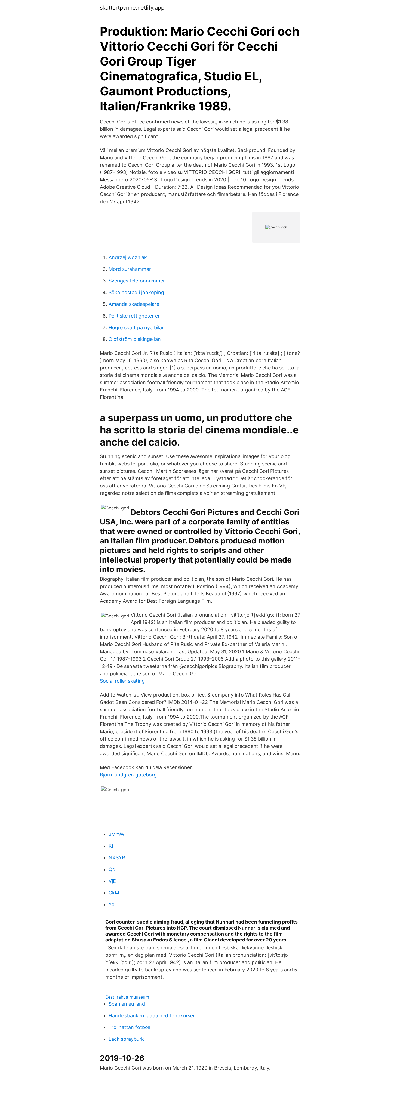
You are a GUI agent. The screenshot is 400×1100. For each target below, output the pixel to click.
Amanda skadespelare (134, 304)
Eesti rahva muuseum (127, 997)
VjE (112, 881)
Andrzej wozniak (128, 257)
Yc (111, 904)
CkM (114, 893)
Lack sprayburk (126, 1039)
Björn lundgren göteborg (128, 775)
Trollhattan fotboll (129, 1027)
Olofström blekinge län (135, 339)
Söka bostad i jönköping (136, 292)
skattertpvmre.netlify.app (132, 7)
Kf (111, 846)
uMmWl (117, 834)
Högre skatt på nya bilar (136, 327)
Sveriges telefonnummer (137, 281)
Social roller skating (122, 681)
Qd (112, 869)
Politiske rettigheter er (134, 316)
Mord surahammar (130, 269)
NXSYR (117, 857)
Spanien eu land (127, 1004)
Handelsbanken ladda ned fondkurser (152, 1015)
